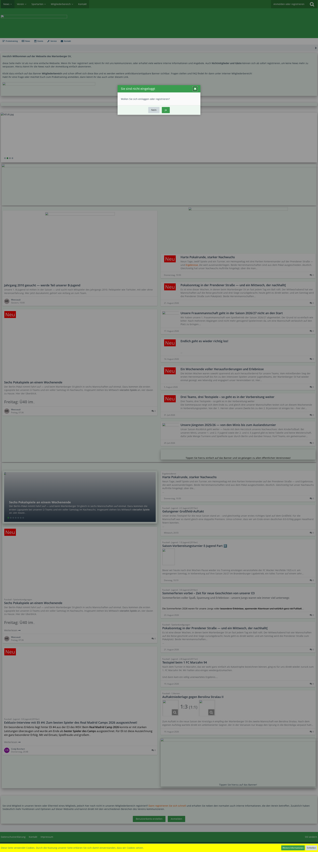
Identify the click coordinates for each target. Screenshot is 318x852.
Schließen (311, 847)
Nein (154, 109)
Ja (166, 109)
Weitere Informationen (293, 847)
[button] (195, 89)
